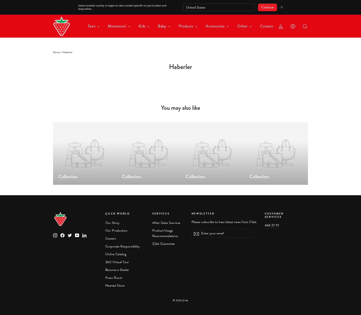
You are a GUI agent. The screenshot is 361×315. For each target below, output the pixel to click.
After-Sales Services (166, 222)
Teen (92, 26)
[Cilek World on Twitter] (70, 235)
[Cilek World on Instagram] (55, 235)
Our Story (112, 222)
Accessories (216, 26)
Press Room (113, 277)
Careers (110, 238)
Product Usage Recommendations (165, 233)
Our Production (116, 230)
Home (56, 52)
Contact (266, 26)
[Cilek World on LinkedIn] (84, 235)
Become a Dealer (117, 269)
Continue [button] (267, 7)
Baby (162, 26)
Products (186, 26)
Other (242, 26)
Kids (142, 26)
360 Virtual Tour (117, 262)
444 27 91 (272, 225)
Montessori (117, 26)
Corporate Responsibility (122, 246)
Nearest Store (115, 285)
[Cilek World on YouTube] (77, 235)
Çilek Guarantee (163, 243)
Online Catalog (115, 254)
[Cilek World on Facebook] (62, 235)
